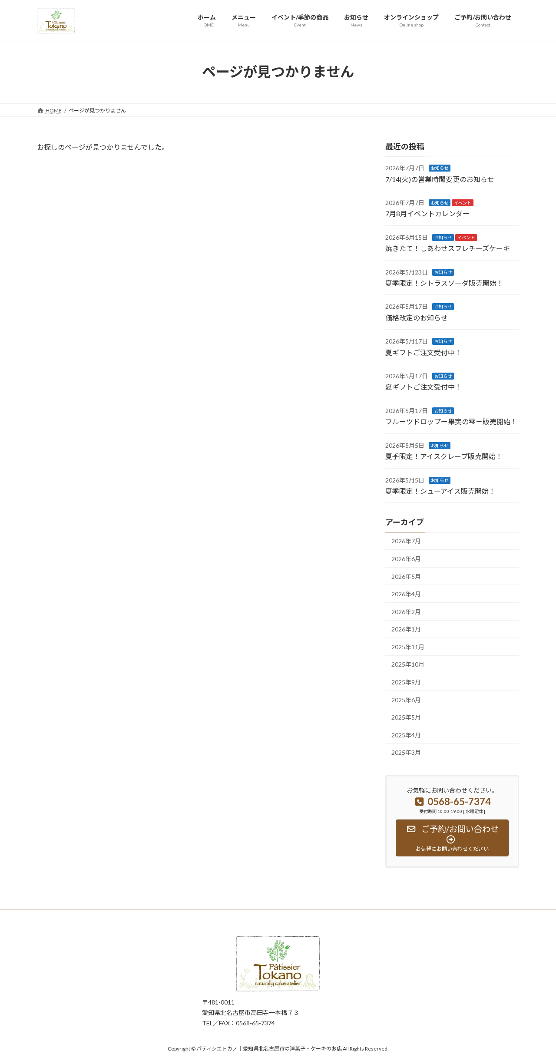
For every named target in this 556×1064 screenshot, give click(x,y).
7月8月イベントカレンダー (427, 213)
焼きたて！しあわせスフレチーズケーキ (447, 248)
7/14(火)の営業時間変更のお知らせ (439, 179)
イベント (462, 202)
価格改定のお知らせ (416, 317)
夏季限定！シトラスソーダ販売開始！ (444, 283)
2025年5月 (406, 717)
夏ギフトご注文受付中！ (423, 352)
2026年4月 (406, 594)
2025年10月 (407, 664)
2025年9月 (406, 682)
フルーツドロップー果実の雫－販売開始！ (451, 421)
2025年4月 (406, 734)
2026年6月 (406, 558)
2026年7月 (406, 541)
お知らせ (439, 168)
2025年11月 (407, 646)
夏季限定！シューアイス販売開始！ (440, 491)
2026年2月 (406, 611)
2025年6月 (406, 699)
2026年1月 (406, 629)
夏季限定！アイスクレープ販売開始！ (444, 456)
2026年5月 (406, 576)
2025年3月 (406, 752)
